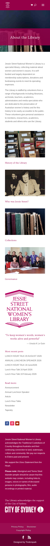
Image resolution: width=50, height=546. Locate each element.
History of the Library (16, 162)
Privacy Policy (17, 527)
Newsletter (10, 406)
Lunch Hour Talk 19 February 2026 (21, 374)
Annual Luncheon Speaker (17, 392)
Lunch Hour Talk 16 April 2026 (18, 370)
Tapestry (9, 410)
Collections (11, 240)
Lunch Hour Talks (13, 401)
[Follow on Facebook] (7, 423)
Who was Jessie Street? (16, 201)
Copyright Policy (23, 530)
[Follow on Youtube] (17, 423)
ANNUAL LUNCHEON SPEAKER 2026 (23, 360)
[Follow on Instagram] (12, 423)
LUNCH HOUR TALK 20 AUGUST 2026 (23, 356)
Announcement (12, 388)
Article (8, 396)
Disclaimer (31, 527)
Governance (11, 279)
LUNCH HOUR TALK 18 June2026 (21, 365)
